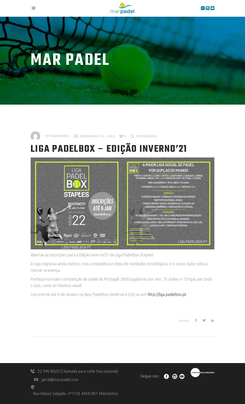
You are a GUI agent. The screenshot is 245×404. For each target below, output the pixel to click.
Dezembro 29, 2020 (97, 136)
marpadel (60, 136)
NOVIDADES (147, 136)
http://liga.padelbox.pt (167, 294)
